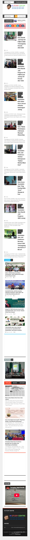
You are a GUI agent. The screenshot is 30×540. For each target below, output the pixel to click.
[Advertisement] (15, 13)
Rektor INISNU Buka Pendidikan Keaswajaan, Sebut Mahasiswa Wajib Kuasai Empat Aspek (14, 274)
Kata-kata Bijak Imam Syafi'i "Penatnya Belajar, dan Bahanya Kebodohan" (15, 420)
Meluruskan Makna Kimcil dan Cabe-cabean (14, 398)
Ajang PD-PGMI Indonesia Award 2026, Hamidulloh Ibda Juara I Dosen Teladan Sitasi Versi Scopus (14, 310)
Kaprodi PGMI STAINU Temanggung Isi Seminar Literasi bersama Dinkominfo (14, 375)
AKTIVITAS (20, 33)
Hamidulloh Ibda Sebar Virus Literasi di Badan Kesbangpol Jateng (22, 104)
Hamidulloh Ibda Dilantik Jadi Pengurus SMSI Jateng (21, 214)
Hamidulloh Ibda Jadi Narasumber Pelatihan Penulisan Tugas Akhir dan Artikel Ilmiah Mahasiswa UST (14, 292)
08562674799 (8, 527)
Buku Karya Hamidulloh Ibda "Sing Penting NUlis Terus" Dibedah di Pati (22, 188)
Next (23, 370)
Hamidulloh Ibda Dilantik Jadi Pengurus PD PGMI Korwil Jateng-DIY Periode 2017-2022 (21, 73)
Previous (6, 370)
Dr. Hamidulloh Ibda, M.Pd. (19, 532)
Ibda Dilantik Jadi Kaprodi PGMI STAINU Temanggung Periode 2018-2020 (22, 43)
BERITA (19, 35)
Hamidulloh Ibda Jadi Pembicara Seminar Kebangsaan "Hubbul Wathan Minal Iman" (22, 158)
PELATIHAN (20, 97)
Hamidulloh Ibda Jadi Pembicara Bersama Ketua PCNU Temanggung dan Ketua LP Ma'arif (22, 242)
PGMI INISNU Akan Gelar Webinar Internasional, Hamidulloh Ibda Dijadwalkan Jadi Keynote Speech (13, 328)
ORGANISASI (20, 64)
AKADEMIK (20, 32)
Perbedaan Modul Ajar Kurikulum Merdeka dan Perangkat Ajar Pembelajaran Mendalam (13, 443)
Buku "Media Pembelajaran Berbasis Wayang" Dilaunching (21, 131)
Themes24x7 (18, 534)
